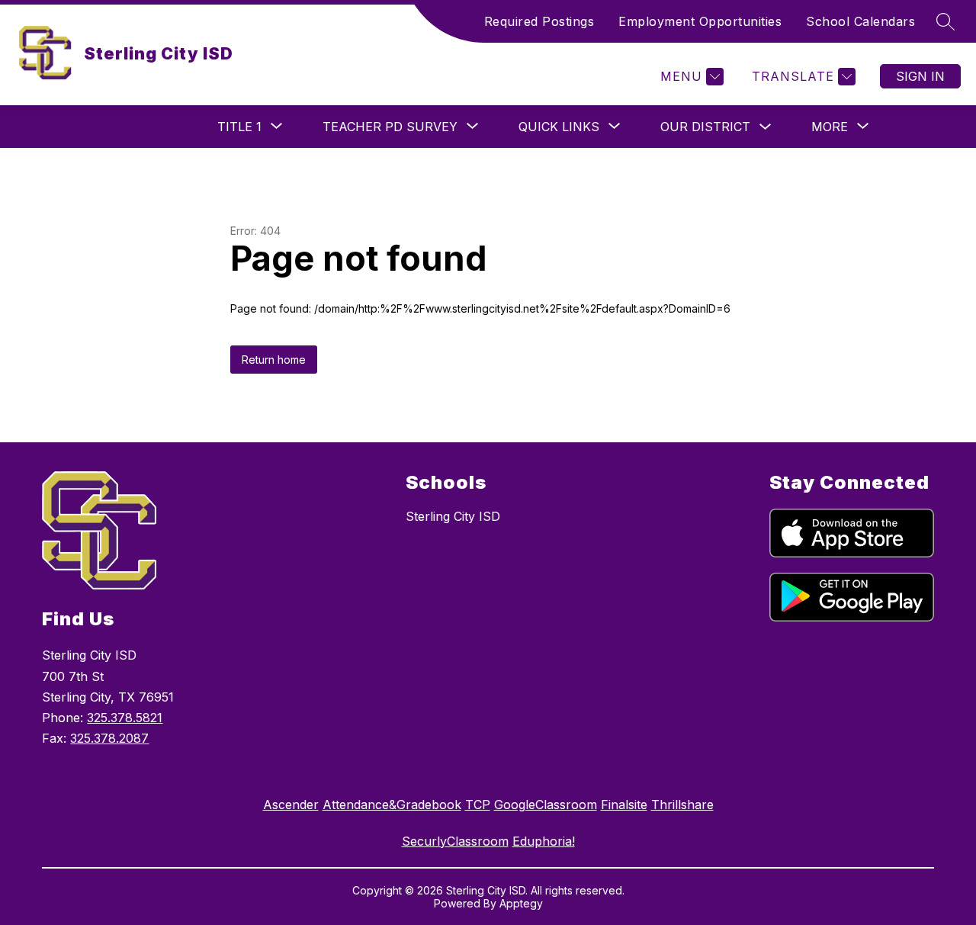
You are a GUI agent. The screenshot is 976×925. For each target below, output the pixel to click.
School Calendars (860, 21)
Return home (274, 359)
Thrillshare (682, 804)
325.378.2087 (109, 738)
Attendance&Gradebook (392, 804)
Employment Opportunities (700, 21)
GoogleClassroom (545, 804)
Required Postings (539, 21)
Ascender (291, 804)
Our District (705, 126)
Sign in (920, 76)
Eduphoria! (543, 841)
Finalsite (624, 804)
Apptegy (521, 903)
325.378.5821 (124, 717)
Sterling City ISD (453, 516)
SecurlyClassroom (455, 841)
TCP (477, 804)
